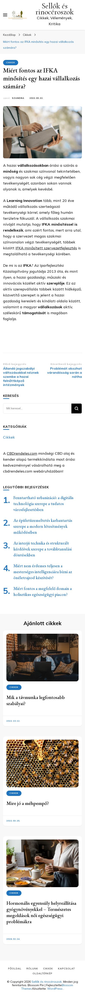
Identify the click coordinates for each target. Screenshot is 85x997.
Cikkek (10, 62)
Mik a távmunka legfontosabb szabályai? (35, 700)
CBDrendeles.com (22, 453)
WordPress (55, 988)
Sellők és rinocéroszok (54, 9)
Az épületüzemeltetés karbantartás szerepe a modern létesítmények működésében (42, 526)
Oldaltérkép (42, 973)
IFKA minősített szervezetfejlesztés (46, 248)
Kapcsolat (66, 968)
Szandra (18, 98)
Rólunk (32, 968)
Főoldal (14, 968)
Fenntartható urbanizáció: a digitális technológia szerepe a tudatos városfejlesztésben (43, 503)
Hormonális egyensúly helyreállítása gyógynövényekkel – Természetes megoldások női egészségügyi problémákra (41, 912)
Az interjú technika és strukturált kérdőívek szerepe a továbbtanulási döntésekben (42, 549)
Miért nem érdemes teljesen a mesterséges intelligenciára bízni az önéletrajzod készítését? (42, 571)
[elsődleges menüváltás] (5, 15)
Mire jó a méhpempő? (27, 803)
